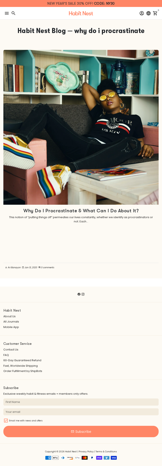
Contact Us (10, 350)
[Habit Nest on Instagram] (83, 294)
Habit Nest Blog (42, 31)
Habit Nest (71, 451)
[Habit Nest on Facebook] (79, 294)
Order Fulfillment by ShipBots (22, 371)
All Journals (11, 322)
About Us (9, 316)
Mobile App (11, 327)
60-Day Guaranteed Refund (22, 360)
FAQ (6, 355)
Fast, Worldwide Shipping (20, 366)
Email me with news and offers (26, 420)
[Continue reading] (81, 127)
